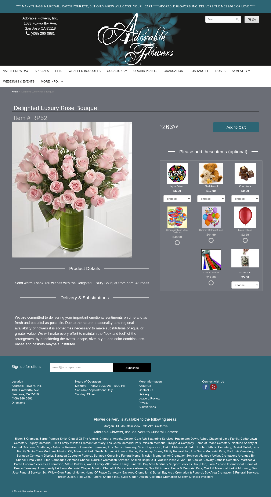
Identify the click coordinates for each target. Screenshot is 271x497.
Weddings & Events (19, 81)
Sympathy (239, 71)
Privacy (143, 402)
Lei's (58, 71)
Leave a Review (149, 398)
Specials (42, 71)
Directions (18, 402)
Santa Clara (35, 451)
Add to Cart (236, 127)
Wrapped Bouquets (85, 71)
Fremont (87, 443)
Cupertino (74, 455)
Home (15, 91)
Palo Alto (147, 426)
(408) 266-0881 (42, 34)
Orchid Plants (145, 71)
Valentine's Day (15, 71)
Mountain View (130, 426)
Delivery (144, 394)
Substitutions (147, 407)
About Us (145, 385)
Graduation (173, 71)
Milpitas (75, 443)
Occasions (115, 71)
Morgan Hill (111, 426)
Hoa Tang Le (199, 71)
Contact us (146, 390)
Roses (220, 71)
